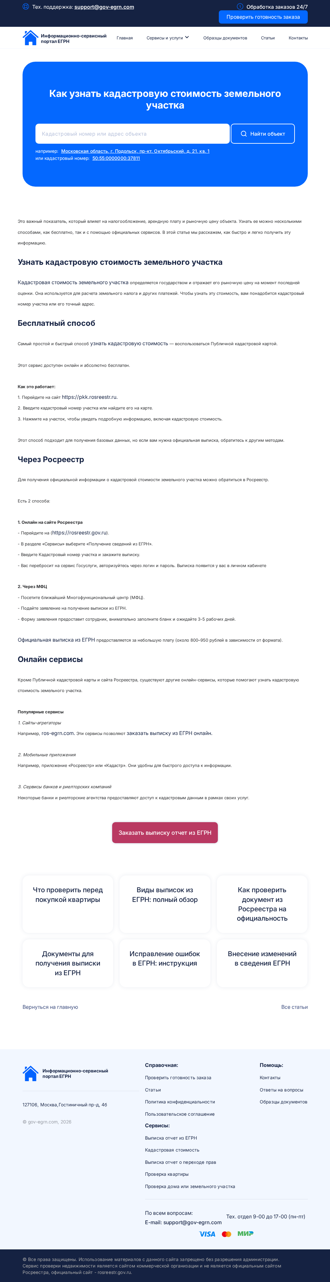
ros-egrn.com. (58, 733)
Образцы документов (225, 37)
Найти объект (267, 133)
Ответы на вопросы (281, 1089)
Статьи (268, 37)
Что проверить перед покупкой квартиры (68, 894)
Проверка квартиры (167, 1174)
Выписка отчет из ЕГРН (171, 1138)
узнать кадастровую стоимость (129, 343)
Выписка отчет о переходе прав (180, 1162)
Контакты (298, 37)
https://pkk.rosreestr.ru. (90, 397)
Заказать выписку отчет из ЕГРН (165, 832)
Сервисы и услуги (165, 37)
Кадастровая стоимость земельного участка (74, 282)
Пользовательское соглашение (180, 1114)
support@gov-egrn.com (104, 7)
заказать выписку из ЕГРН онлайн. (169, 733)
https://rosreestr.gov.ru (79, 532)
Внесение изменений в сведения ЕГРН (262, 958)
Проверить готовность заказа (263, 17)
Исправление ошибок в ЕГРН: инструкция (165, 958)
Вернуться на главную (50, 1007)
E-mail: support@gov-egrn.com (183, 1222)
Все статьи (294, 1007)
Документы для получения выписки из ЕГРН (67, 963)
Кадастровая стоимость (172, 1150)
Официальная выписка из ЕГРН (56, 639)
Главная (125, 37)
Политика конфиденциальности (180, 1101)
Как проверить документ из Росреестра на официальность (262, 904)
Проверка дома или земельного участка (190, 1186)
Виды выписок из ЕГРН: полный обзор (165, 894)
